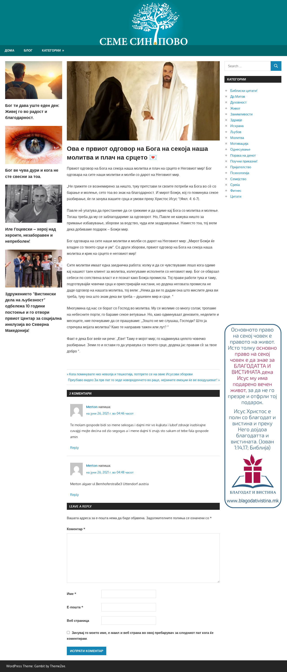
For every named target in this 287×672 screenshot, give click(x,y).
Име (71, 594)
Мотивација (239, 143)
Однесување (240, 149)
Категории (51, 50)
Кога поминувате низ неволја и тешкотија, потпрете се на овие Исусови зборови (131, 374)
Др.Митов (237, 96)
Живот (235, 108)
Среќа (235, 185)
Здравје (236, 120)
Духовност (238, 102)
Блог (28, 50)
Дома (9, 50)
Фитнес (235, 190)
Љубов (235, 132)
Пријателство (240, 167)
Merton (92, 407)
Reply (74, 447)
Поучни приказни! (243, 161)
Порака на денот (243, 155)
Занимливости (241, 114)
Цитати (235, 196)
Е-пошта (75, 607)
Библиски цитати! (243, 91)
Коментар (76, 529)
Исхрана (237, 126)
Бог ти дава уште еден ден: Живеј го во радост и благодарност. (32, 111)
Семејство (238, 179)
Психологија (239, 173)
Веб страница (78, 620)
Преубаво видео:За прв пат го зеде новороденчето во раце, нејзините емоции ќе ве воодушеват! (142, 380)
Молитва (237, 138)
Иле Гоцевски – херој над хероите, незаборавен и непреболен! (30, 235)
